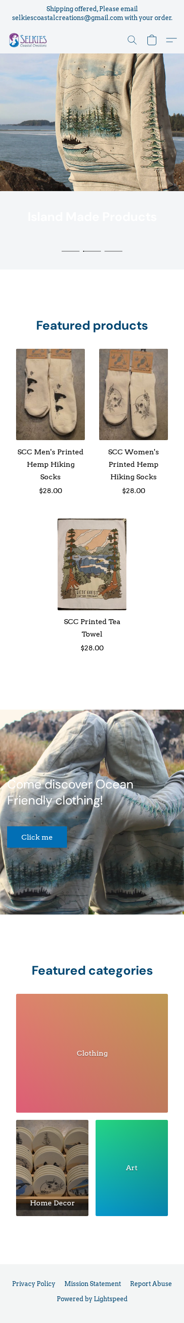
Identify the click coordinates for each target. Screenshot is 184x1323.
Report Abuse (151, 1283)
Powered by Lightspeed (92, 1299)
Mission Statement (92, 1283)
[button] (29, 40)
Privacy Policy (33, 1283)
